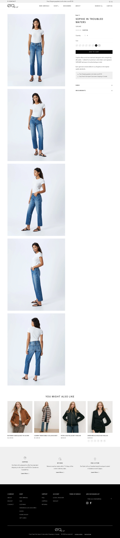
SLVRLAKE (78, 26)
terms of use (88, 534)
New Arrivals (44, 6)
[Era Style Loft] (13, 6)
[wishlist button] (109, 1)
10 (101, 440)
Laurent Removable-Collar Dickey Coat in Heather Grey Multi (46, 435)
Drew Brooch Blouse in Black (98, 435)
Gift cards (22, 518)
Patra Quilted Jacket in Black (71, 435)
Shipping (44, 501)
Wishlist (55, 501)
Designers (67, 6)
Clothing (22, 504)
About (78, 6)
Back (77, 15)
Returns (44, 504)
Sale (20, 501)
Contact (12, 1)
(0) (110, 6)
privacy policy (78, 534)
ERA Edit (10, 501)
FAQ (43, 497)
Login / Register (58, 497)
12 (104, 440)
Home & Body (23, 514)
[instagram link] (87, 503)
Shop (56, 6)
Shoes (21, 511)
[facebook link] (91, 503)
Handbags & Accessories (27, 508)
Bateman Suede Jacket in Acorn (18, 435)
